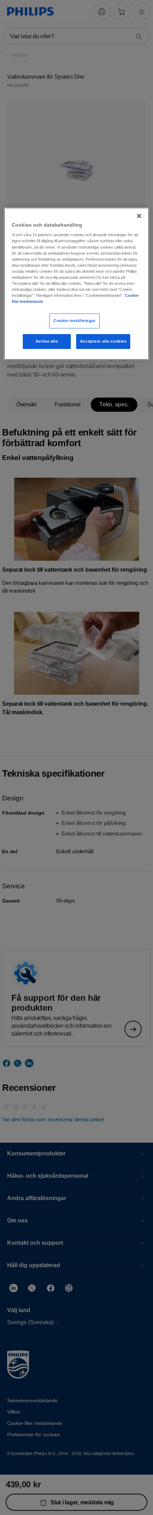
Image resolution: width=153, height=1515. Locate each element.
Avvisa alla (47, 341)
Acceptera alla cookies (103, 341)
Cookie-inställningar (74, 320)
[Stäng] (139, 216)
